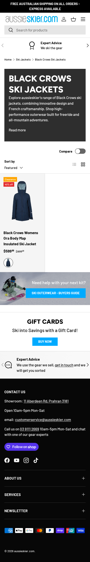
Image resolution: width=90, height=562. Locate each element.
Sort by (9, 161)
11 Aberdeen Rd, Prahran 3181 (46, 401)
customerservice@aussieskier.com (43, 419)
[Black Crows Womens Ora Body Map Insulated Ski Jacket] (22, 201)
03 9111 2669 (29, 429)
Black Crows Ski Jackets (50, 59)
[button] (73, 19)
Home (8, 59)
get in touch (64, 365)
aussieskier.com (24, 551)
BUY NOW (45, 341)
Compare (65, 151)
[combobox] (45, 30)
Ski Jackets (23, 59)
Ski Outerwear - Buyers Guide (56, 293)
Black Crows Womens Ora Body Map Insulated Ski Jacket (20, 238)
